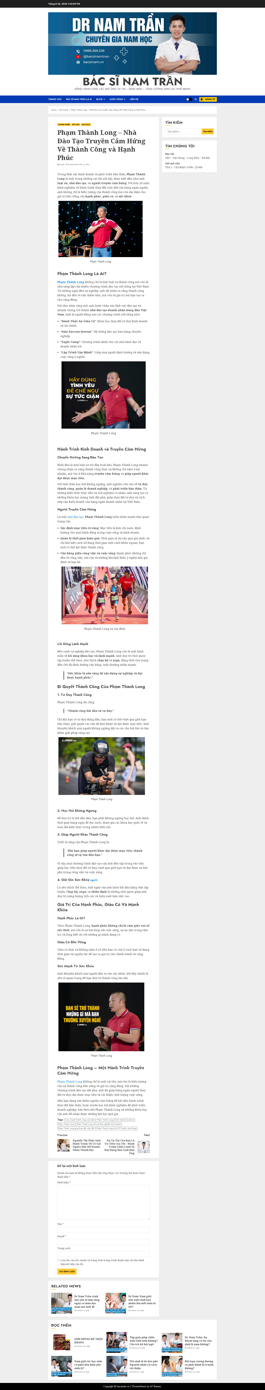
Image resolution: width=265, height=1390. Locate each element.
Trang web (63, 1248)
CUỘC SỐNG (116, 99)
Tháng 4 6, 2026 (193, 1372)
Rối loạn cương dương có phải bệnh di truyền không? (199, 1365)
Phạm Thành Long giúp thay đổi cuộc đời (76, 1128)
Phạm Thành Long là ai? (107, 1128)
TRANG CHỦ (54, 99)
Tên (60, 1224)
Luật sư (131, 1119)
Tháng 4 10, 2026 (138, 1348)
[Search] (196, 99)
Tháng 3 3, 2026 (83, 1311)
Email (61, 1236)
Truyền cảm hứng (128, 1128)
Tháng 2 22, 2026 (137, 1311)
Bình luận (64, 1182)
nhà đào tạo (75, 517)
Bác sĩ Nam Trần (132, 82)
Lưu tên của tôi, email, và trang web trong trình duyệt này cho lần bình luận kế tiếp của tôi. (102, 1262)
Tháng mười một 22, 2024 (78, 165)
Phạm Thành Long (69, 1081)
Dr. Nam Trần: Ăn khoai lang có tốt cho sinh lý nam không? (198, 1341)
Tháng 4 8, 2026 (83, 1372)
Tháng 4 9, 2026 (193, 1348)
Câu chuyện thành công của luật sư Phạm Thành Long (89, 1119)
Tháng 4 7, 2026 (138, 1372)
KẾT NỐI (75, 124)
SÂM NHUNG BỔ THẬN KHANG (88, 1340)
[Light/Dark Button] (189, 99)
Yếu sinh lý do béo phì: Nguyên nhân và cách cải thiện (144, 1365)
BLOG (99, 99)
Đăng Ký (210, 99)
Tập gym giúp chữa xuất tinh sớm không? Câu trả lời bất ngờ (144, 1341)
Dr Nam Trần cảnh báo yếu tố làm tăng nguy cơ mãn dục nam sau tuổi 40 (87, 1301)
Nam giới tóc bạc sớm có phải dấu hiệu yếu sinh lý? (88, 1365)
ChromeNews (139, 1386)
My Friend (86, 124)
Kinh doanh (120, 1119)
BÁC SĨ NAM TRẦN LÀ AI (79, 99)
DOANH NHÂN (64, 124)
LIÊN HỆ (134, 99)
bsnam (62, 165)
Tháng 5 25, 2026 (83, 1346)
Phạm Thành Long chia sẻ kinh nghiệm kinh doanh (99, 1124)
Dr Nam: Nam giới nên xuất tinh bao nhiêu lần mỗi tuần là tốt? (142, 1301)
